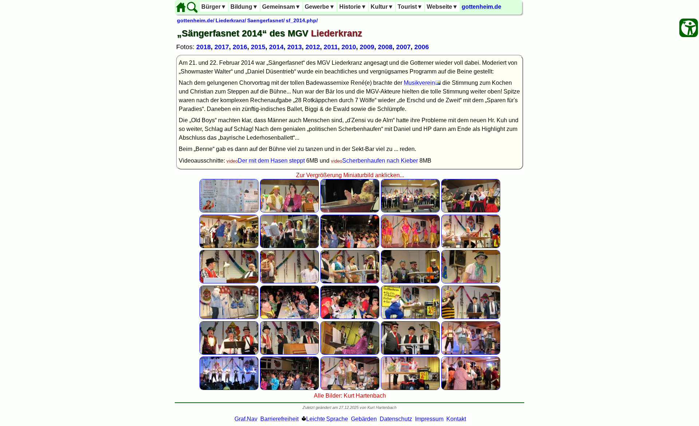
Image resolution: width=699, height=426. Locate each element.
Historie (353, 7)
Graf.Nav (245, 419)
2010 (348, 47)
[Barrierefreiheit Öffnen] (689, 28)
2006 (421, 47)
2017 (221, 47)
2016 (240, 47)
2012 (312, 47)
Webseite (442, 7)
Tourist (410, 7)
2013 (294, 47)
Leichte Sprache (327, 419)
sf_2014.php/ (302, 20)
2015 (258, 47)
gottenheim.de (481, 7)
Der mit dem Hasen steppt (271, 161)
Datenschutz (396, 419)
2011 (331, 47)
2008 (385, 47)
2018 (203, 47)
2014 (276, 47)
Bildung (244, 7)
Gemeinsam (281, 7)
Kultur (382, 7)
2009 (367, 47)
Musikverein (419, 83)
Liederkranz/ (231, 20)
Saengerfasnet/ (266, 20)
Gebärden (364, 419)
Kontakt (456, 419)
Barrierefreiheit (279, 419)
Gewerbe (320, 7)
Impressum (429, 419)
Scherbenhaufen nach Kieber (380, 161)
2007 (403, 47)
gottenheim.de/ (195, 20)
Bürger (213, 7)
